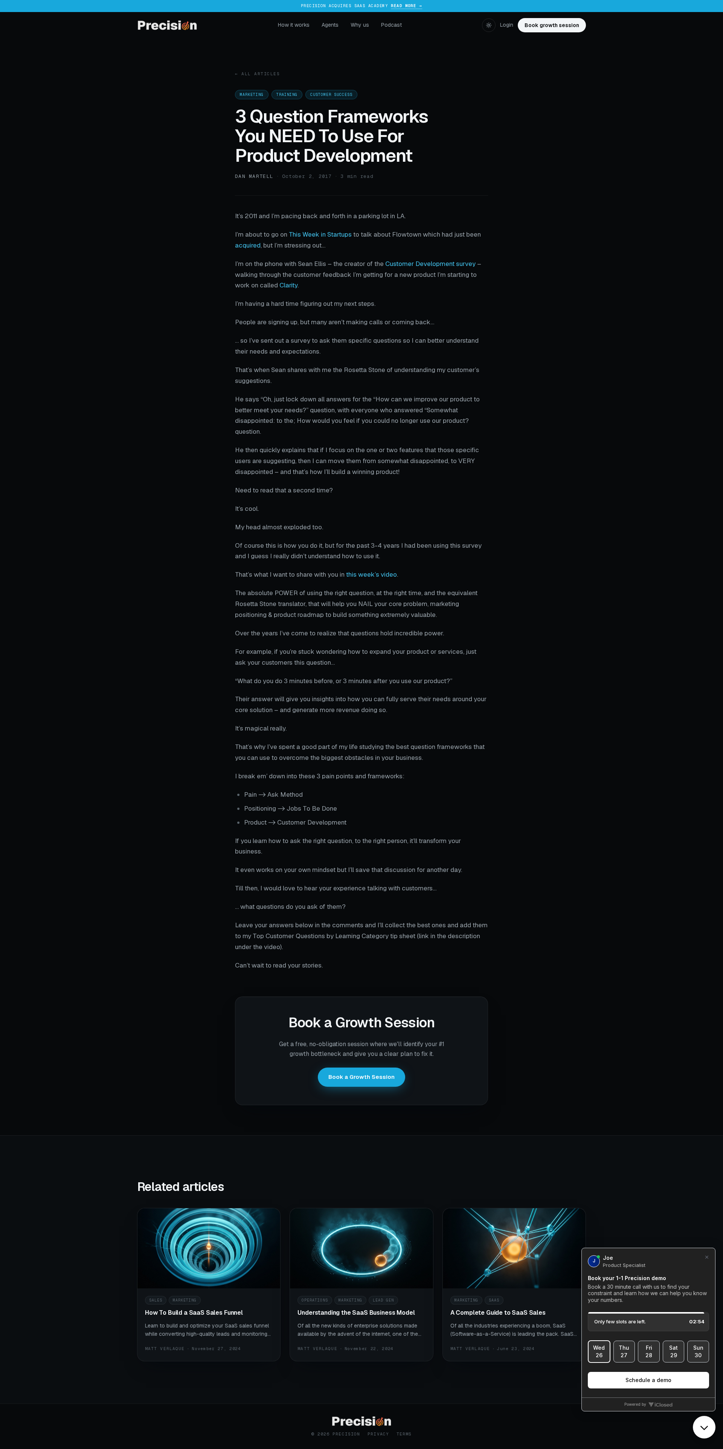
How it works (294, 24)
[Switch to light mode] (489, 25)
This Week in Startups (320, 234)
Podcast (391, 24)
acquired (248, 245)
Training (286, 94)
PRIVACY (378, 1434)
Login (506, 24)
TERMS (404, 1434)
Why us (360, 24)
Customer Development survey (430, 264)
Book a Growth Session (361, 1076)
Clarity (288, 285)
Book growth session (552, 25)
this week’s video (371, 574)
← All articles (257, 73)
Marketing (252, 94)
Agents (330, 24)
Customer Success (331, 94)
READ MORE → (406, 5)
